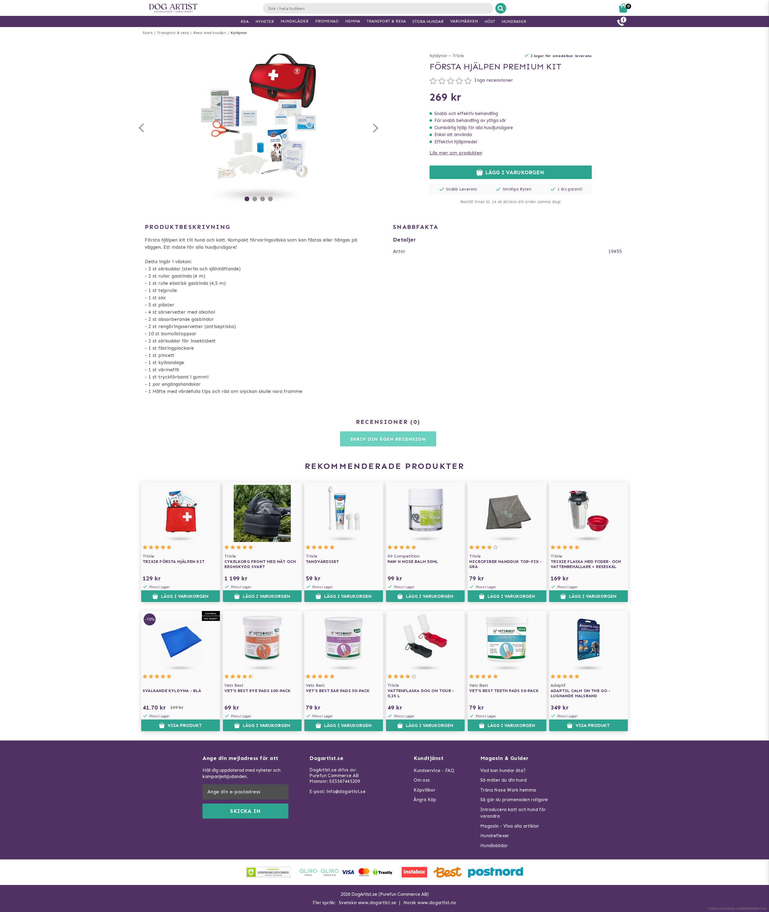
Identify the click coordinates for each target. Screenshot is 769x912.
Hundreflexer (494, 835)
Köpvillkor (424, 790)
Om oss (422, 780)
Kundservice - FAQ (434, 770)
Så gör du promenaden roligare (514, 799)
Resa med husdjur (209, 33)
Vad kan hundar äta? (503, 770)
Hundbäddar (494, 845)
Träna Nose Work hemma (508, 790)
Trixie (458, 55)
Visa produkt (185, 725)
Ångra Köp (425, 799)
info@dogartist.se (346, 791)
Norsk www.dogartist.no (429, 902)
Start (148, 33)
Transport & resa (173, 33)
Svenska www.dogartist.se (368, 902)
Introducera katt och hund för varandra (513, 813)
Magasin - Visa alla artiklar (509, 826)
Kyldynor (239, 33)
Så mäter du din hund (503, 780)
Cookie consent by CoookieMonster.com (737, 908)
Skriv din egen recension (388, 439)
